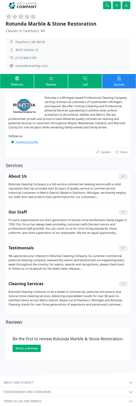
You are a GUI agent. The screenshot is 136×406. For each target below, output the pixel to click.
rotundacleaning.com (31, 66)
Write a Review (27, 348)
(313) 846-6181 (26, 58)
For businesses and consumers (27, 392)
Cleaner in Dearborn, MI (25, 30)
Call (85, 84)
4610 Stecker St (26, 50)
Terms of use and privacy (23, 401)
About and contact (18, 382)
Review (51, 84)
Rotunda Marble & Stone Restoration (51, 23)
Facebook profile (27, 142)
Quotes (119, 84)
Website (17, 84)
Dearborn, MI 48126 (30, 42)
